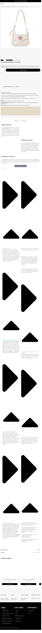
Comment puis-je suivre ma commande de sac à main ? (29, 437)
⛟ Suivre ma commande (20, 615)
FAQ (16, 613)
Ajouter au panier (23, 70)
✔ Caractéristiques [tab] (23, 120)
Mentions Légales (5, 610)
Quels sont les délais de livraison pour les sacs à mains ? (29, 248)
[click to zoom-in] (20, 28)
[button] (11, 210)
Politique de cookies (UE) (6, 623)
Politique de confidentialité (6, 618)
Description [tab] (17, 120)
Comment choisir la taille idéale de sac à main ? (9, 340)
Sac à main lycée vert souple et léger (28, 579)
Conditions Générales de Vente (7, 613)
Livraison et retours (24, 541)
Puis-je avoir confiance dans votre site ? (8, 523)
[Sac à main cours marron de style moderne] (10, 569)
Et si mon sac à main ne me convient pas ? (9, 431)
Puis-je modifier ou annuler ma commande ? (28, 522)
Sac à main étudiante (7, 6)
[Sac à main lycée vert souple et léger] (28, 569)
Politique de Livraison (6, 615)
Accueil (2, 6)
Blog (30, 613)
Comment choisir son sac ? (6, 248)
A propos (17, 610)
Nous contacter (18, 620)
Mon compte (31, 610)
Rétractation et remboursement (7, 620)
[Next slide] (39, 28)
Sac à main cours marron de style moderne (10, 579)
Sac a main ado (13, 6)
